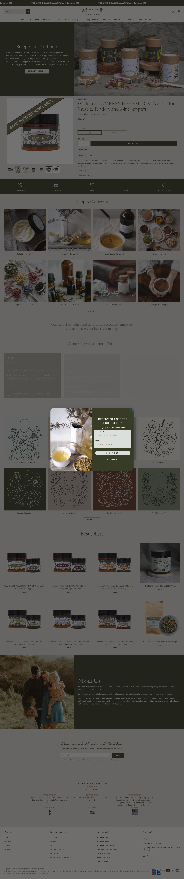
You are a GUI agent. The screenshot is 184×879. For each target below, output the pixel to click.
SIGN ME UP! (112, 453)
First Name (100, 432)
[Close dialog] (131, 410)
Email (97, 441)
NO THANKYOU (113, 459)
